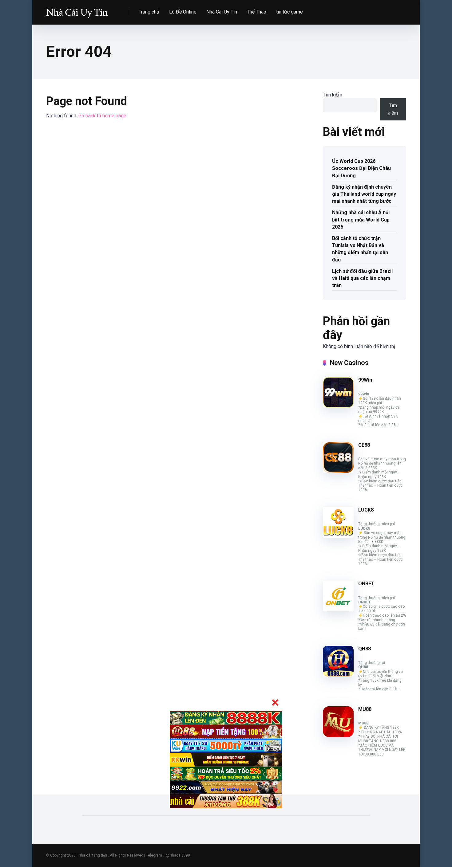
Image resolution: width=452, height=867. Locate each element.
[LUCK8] (338, 536)
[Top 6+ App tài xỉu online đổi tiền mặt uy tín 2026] (77, 10)
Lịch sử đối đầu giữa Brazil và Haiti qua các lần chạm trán (362, 278)
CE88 (364, 445)
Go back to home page (102, 116)
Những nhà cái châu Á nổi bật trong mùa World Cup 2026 (361, 220)
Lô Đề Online (182, 12)
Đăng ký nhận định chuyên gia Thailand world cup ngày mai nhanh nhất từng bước (364, 194)
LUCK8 (366, 510)
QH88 (364, 649)
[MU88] (338, 735)
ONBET (366, 583)
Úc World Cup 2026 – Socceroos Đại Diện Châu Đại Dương (361, 168)
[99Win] (338, 406)
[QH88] (338, 675)
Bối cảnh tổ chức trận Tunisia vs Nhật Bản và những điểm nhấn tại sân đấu (360, 249)
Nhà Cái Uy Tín (221, 12)
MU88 (364, 709)
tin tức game (289, 12)
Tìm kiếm (332, 95)
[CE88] (338, 471)
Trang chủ (149, 12)
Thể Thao (256, 12)
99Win (365, 380)
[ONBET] (338, 610)
